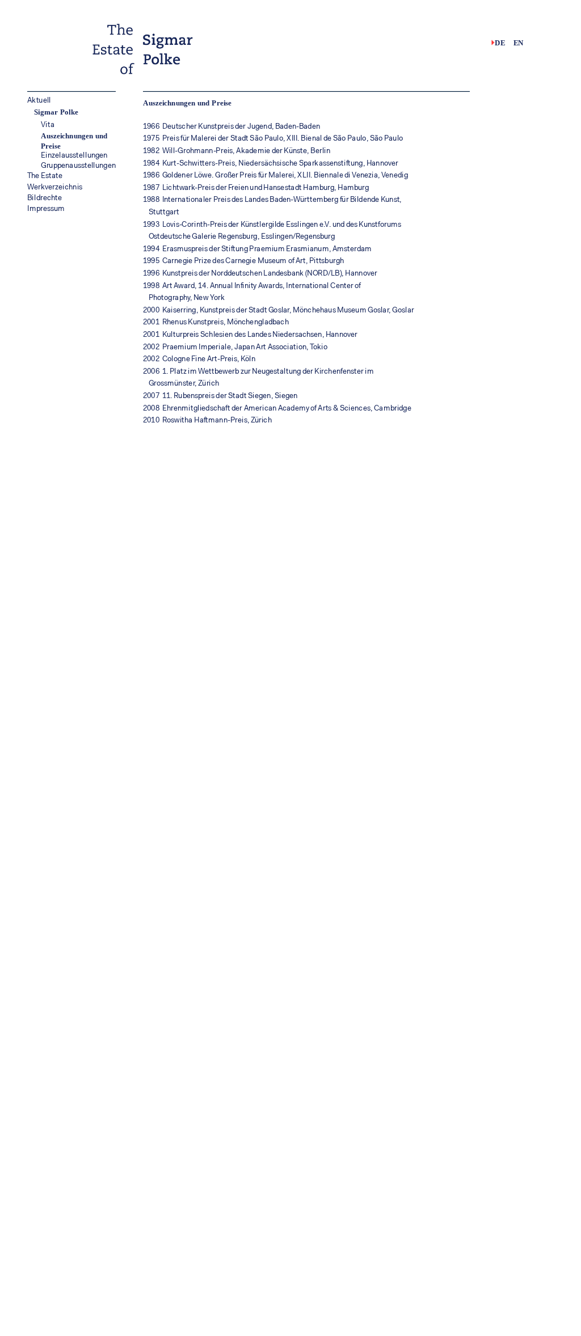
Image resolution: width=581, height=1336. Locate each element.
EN (518, 42)
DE (500, 42)
